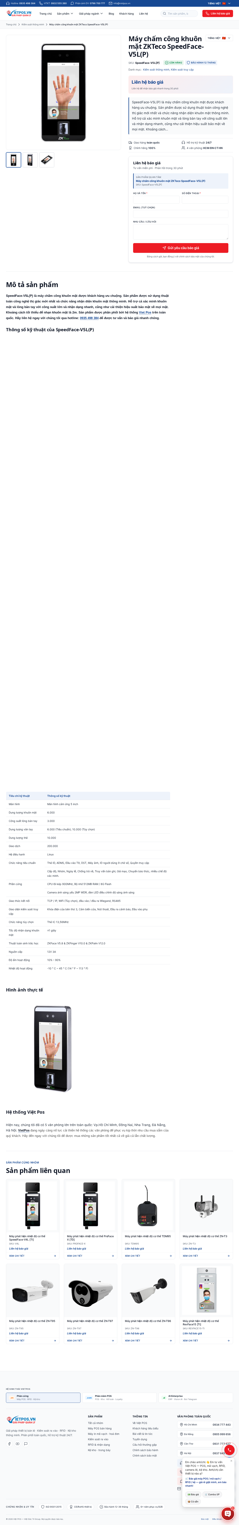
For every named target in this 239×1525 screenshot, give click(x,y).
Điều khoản (217, 1519)
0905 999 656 (222, 1434)
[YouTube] (17, 1443)
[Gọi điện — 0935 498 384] (229, 1450)
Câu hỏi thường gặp (145, 1444)
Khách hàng (126, 13)
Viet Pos (145, 312)
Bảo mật (205, 1519)
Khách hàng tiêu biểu (145, 1428)
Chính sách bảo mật (145, 1455)
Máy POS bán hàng (100, 1428)
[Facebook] (9, 1443)
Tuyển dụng (140, 1439)
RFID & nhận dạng (99, 1444)
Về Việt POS (140, 1423)
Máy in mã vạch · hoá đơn (103, 1433)
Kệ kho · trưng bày (99, 1450)
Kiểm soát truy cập (182, 69)
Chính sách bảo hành (145, 1450)
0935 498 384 (89, 318)
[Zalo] (25, 1443)
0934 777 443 (222, 1424)
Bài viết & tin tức (143, 1433)
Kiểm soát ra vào (98, 1439)
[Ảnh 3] (46, 159)
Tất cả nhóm (95, 1423)
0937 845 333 (222, 1453)
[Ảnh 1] (13, 159)
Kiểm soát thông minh (33, 24)
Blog (111, 13)
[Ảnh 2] (30, 159)
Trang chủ (45, 13)
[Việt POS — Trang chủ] (19, 13)
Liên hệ (143, 13)
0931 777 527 (222, 1443)
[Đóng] (231, 1461)
